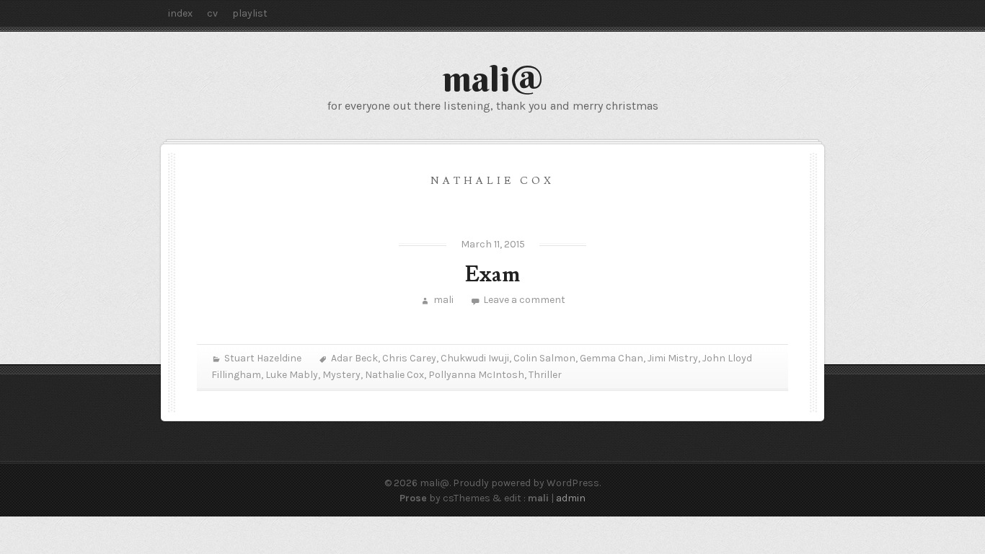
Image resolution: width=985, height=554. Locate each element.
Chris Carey (409, 358)
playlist (250, 13)
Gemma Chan (611, 358)
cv (212, 13)
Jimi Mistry (673, 358)
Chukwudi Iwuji (475, 358)
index (180, 13)
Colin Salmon (544, 358)
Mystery (341, 375)
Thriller (545, 375)
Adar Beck (354, 358)
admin (571, 498)
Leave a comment (524, 300)
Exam (492, 274)
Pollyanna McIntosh (476, 375)
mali (443, 300)
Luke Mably (291, 375)
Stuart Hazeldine (262, 358)
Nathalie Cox (394, 375)
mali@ (493, 78)
